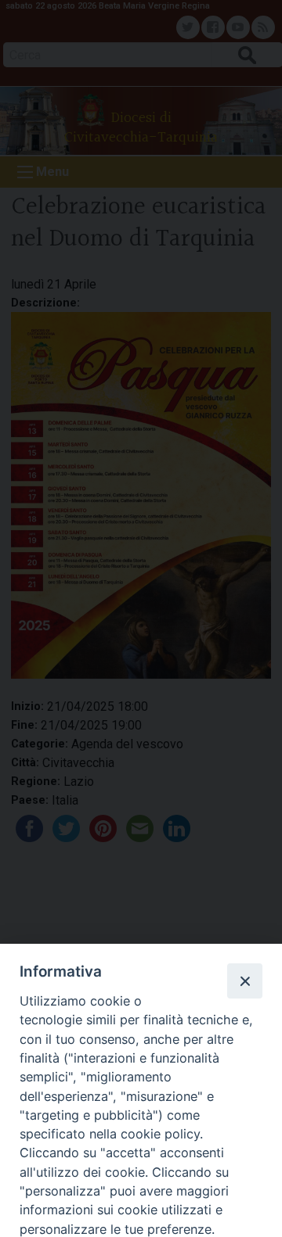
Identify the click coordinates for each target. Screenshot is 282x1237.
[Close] (244, 980)
